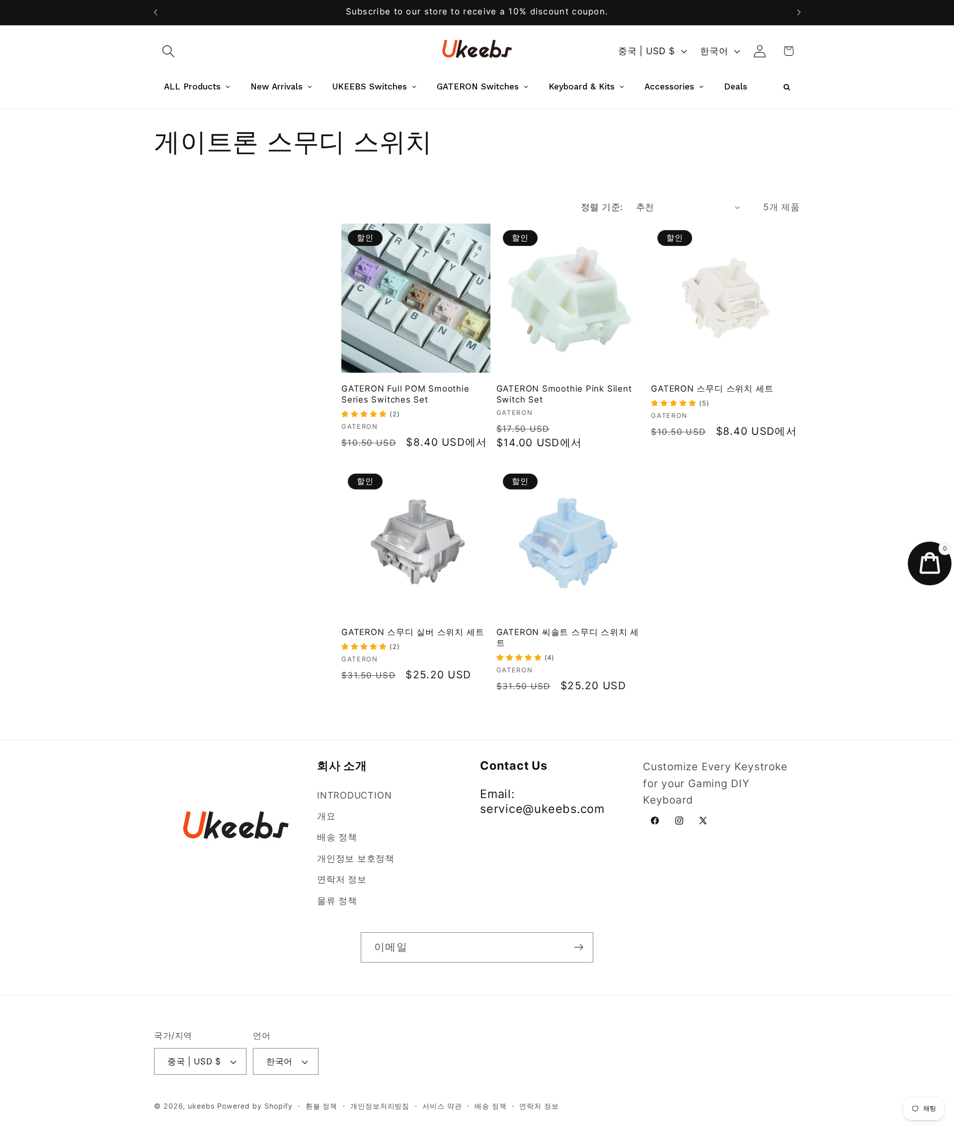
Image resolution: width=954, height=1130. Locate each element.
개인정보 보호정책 (356, 858)
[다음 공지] (799, 12)
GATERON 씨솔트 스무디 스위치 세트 (567, 637)
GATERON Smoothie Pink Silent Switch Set (564, 394)
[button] (168, 51)
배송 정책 (337, 836)
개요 (326, 815)
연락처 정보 (342, 879)
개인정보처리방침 (379, 1106)
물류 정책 (337, 900)
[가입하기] (578, 947)
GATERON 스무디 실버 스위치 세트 (412, 632)
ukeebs (201, 1106)
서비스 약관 (442, 1106)
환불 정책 (322, 1106)
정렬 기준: (602, 206)
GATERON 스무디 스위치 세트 (712, 389)
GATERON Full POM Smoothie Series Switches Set (405, 394)
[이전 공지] (155, 12)
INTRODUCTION (354, 795)
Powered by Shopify (255, 1106)
